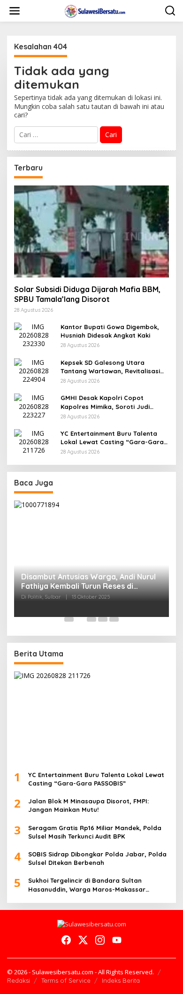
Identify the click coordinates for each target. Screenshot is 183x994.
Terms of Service (66, 980)
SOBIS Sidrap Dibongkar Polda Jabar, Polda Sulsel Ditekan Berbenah (97, 858)
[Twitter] (83, 940)
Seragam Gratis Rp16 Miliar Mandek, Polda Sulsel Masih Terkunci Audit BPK (94, 832)
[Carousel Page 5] (114, 619)
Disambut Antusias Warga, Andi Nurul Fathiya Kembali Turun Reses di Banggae (88, 582)
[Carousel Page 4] (102, 619)
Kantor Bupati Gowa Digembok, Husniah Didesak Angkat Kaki (110, 331)
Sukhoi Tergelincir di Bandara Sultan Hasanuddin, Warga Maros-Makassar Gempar (86, 885)
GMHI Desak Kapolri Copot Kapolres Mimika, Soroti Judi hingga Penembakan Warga (105, 402)
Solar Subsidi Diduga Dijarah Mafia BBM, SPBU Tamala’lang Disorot (87, 294)
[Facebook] (66, 940)
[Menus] (14, 11)
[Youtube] (117, 940)
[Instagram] (100, 940)
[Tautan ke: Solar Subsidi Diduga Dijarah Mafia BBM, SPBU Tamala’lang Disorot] (91, 231)
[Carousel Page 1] (69, 619)
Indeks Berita (121, 980)
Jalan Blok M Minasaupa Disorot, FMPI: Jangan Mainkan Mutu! (88, 805)
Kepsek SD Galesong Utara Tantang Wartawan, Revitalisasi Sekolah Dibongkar (110, 367)
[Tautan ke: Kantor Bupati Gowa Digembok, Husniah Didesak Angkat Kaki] (33, 334)
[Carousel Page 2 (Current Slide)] (80, 619)
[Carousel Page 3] (91, 619)
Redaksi (18, 980)
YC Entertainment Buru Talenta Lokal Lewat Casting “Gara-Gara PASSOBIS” (112, 438)
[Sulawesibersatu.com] (93, 10)
